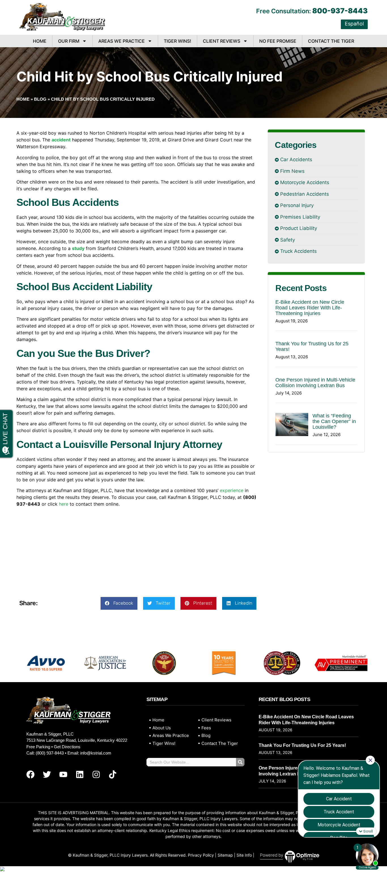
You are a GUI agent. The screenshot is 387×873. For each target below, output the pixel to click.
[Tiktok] (112, 774)
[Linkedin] (79, 774)
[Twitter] (47, 774)
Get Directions (67, 746)
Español (354, 24)
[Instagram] (96, 774)
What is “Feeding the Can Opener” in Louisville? (334, 421)
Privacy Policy (201, 855)
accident (61, 140)
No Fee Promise (277, 41)
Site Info (244, 855)
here (63, 504)
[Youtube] (63, 774)
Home (39, 41)
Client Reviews (221, 41)
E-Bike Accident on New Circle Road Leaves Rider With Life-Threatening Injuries (309, 307)
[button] (119, 603)
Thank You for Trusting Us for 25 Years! (302, 745)
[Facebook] (30, 774)
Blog (40, 99)
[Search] (240, 762)
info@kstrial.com (95, 753)
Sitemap (225, 855)
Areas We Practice (121, 41)
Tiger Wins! (177, 41)
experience (231, 490)
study (78, 248)
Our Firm (68, 41)
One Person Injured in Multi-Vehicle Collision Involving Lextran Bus (315, 382)
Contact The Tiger (331, 41)
